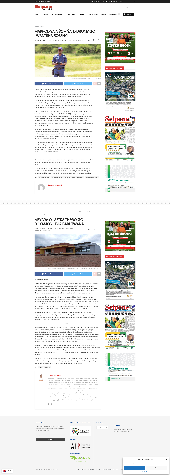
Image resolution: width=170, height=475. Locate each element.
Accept (135, 468)
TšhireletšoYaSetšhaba (91, 177)
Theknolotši (80, 177)
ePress (40, 469)
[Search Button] (134, 1)
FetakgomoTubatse (44, 367)
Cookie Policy (145, 471)
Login (108, 1)
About (77, 469)
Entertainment (57, 14)
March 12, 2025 (53, 40)
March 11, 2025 (52, 228)
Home (36, 26)
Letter (40, 26)
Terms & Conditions (108, 469)
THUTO (81, 14)
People (103, 14)
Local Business (93, 14)
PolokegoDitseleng (69, 177)
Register (114, 1)
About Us (49, 1)
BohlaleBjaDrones (57, 177)
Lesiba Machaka (40, 228)
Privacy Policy (119, 469)
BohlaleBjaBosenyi (44, 177)
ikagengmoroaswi (41, 40)
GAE (36, 14)
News (65, 40)
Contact (55, 1)
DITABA (45, 14)
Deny (156, 468)
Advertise (43, 1)
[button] (166, 459)
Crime (45, 26)
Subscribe (37, 1)
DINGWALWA (70, 14)
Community (47, 214)
